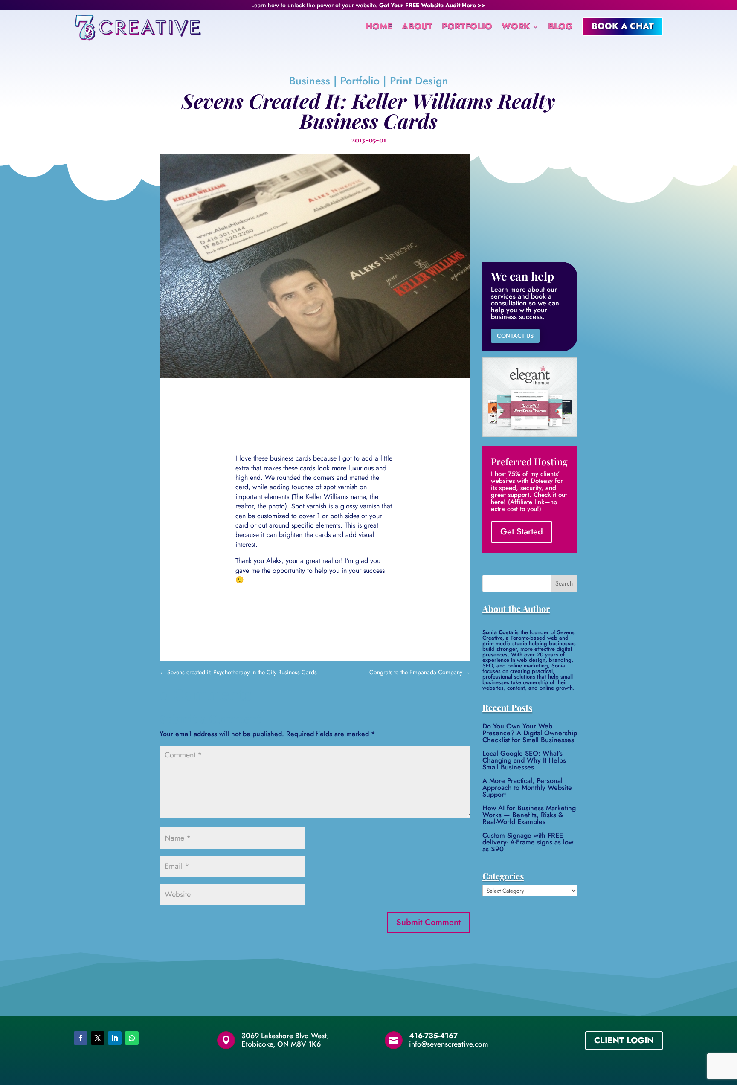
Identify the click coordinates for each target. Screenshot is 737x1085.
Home (379, 26)
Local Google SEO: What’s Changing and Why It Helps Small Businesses (524, 760)
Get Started (521, 531)
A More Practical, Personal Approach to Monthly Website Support (527, 787)
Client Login (624, 1040)
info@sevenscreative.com (448, 1044)
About (417, 26)
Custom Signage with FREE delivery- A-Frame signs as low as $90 (527, 842)
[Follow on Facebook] (80, 1038)
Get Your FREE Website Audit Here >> (432, 5)
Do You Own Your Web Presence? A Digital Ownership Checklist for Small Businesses (529, 733)
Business (309, 80)
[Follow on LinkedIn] (115, 1038)
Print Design (419, 80)
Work (516, 26)
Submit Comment (428, 922)
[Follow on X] (97, 1038)
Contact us (515, 335)
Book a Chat (623, 26)
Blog (560, 26)
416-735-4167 (433, 1035)
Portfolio (467, 26)
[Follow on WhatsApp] (132, 1038)
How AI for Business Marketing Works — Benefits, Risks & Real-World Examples (529, 815)
